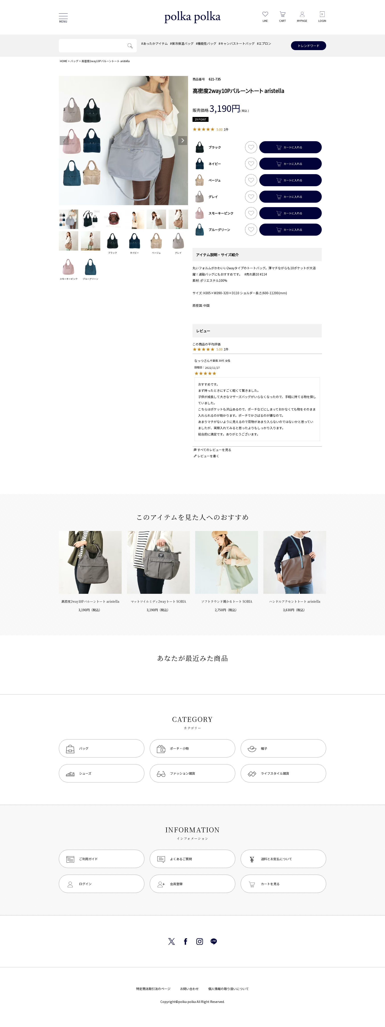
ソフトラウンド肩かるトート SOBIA (226, 601)
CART (282, 20)
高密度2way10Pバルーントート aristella (90, 601)
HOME (63, 61)
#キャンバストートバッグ (237, 43)
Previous (64, 140)
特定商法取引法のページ (153, 988)
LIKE (265, 20)
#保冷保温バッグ (182, 43)
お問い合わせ (189, 988)
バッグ (74, 61)
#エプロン (264, 43)
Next (182, 140)
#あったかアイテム (154, 43)
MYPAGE (302, 20)
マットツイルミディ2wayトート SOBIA (158, 601)
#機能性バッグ (206, 43)
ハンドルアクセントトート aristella (294, 601)
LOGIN (322, 20)
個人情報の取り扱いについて (228, 988)
